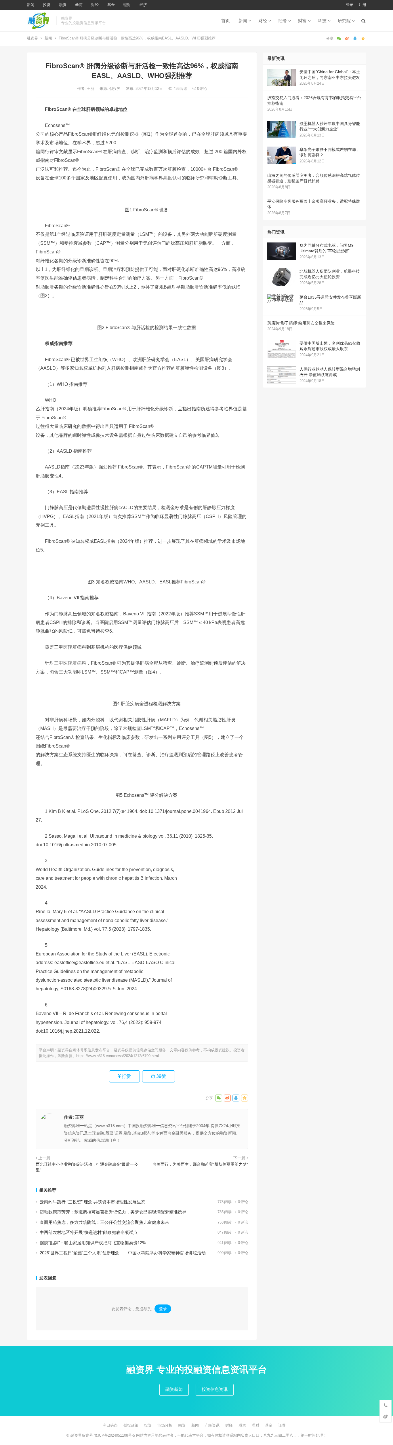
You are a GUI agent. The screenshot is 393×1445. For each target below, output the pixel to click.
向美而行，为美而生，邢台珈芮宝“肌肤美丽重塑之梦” (200, 1164)
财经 (95, 5)
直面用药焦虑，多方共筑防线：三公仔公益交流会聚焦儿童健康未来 (104, 1222)
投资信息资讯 (215, 1389)
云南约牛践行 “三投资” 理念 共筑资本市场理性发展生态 (92, 1201)
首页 (225, 20)
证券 (282, 1425)
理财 (127, 5)
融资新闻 (174, 1389)
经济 (143, 5)
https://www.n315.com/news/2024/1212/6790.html (117, 1056)
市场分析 (164, 1425)
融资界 (32, 38)
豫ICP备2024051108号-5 (115, 1435)
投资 (46, 5)
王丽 (91, 88)
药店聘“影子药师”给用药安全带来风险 (301, 323)
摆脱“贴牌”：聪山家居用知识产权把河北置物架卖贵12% (93, 1242)
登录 (349, 5)
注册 (362, 5)
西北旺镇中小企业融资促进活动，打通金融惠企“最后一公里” (87, 1167)
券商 (79, 5)
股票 (242, 1425)
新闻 (30, 5)
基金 (111, 5)
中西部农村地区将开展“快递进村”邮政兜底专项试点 (89, 1232)
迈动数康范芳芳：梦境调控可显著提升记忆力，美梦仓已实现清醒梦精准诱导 (113, 1211)
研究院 (344, 20)
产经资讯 (212, 1425)
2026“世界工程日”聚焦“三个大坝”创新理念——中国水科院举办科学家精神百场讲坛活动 (123, 1252)
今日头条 (110, 1425)
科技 (322, 20)
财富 (302, 20)
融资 (62, 5)
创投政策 (130, 1425)
